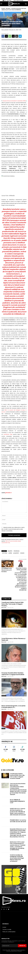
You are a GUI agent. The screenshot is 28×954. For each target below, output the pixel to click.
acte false (4, 553)
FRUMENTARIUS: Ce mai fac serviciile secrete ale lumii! (18, 820)
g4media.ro (8, 492)
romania (22, 553)
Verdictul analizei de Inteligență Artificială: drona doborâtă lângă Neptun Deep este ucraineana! (17, 858)
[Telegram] (20, 36)
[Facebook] (2, 36)
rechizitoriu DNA (7, 434)
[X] (6, 36)
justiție (10, 553)
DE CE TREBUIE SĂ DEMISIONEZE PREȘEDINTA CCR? (17, 801)
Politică (3, 728)
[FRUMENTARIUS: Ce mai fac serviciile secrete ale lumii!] (5, 822)
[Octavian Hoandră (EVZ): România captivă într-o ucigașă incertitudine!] (14, 687)
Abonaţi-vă (22, 945)
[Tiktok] (6, 909)
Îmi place (6, 746)
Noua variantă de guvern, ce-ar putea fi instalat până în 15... (13, 706)
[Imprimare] (16, 36)
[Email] (13, 36)
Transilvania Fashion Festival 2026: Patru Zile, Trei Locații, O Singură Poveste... (12, 604)
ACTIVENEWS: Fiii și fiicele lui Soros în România (6, 570)
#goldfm (10, 551)
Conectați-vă (14, 746)
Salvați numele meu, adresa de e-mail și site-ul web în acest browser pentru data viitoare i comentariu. (12, 529)
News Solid (3, 607)
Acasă (3, 8)
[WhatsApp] (9, 36)
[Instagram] (4, 909)
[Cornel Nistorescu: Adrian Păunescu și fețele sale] (14, 653)
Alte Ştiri (8, 8)
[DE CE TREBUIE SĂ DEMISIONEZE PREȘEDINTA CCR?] (5, 801)
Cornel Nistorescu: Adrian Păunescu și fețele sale (13, 639)
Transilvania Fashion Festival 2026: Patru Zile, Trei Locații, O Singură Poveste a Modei (17, 776)
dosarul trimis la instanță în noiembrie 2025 (14, 101)
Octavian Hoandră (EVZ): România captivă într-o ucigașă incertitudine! (12, 673)
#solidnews (16, 551)
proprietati (16, 553)
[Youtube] (8, 909)
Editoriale (4, 661)
